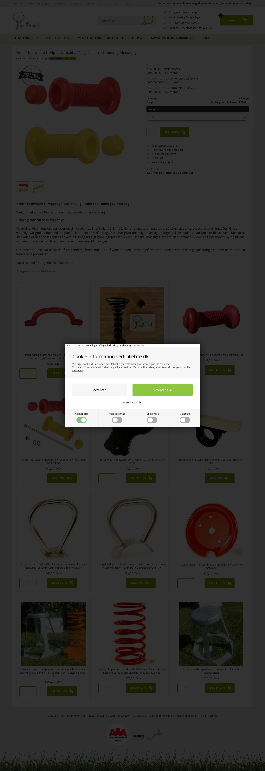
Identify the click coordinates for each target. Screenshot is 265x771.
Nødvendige (81, 413)
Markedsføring (117, 413)
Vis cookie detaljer (132, 402)
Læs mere (77, 370)
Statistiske (184, 413)
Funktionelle (152, 413)
